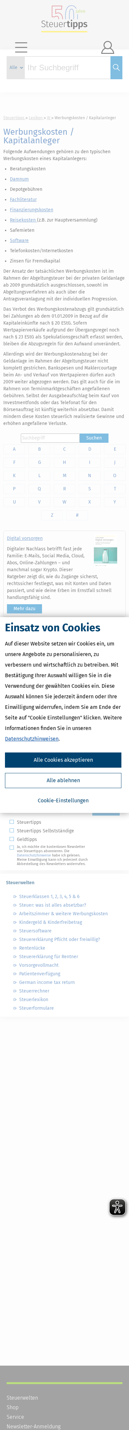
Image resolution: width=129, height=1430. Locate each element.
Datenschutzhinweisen (32, 739)
